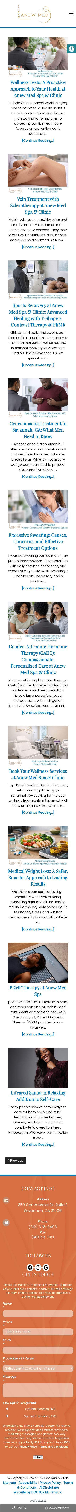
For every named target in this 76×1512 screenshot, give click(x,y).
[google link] (45, 1267)
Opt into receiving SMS (40, 1409)
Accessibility (28, 1483)
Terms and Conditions (53, 1447)
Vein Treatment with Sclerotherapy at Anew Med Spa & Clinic (38, 205)
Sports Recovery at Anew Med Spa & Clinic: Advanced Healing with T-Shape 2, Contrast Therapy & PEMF (38, 315)
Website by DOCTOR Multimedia (38, 1492)
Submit (38, 1457)
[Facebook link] (30, 1267)
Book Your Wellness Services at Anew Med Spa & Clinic (38, 774)
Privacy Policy (28, 1447)
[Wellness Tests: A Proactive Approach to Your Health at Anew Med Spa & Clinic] (38, 58)
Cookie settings (38, 1500)
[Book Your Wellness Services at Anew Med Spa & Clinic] (38, 747)
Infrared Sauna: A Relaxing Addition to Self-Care (38, 1095)
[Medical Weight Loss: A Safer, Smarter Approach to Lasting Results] (38, 847)
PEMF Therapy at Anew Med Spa (38, 990)
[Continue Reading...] (38, 140)
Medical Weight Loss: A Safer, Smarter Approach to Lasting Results (38, 877)
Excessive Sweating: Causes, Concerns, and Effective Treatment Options (38, 541)
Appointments (59, 1508)
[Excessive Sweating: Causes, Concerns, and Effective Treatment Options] (38, 511)
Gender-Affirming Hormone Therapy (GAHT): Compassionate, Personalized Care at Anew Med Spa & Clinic (38, 659)
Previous (16, 1160)
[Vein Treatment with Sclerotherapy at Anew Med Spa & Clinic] (38, 175)
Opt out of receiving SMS (40, 1416)
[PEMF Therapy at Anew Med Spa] (38, 963)
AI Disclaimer (49, 1487)
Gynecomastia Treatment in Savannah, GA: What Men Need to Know (38, 429)
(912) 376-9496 (43, 1226)
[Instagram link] (38, 1267)
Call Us (21, 1508)
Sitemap (9, 1483)
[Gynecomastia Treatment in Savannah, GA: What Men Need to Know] (38, 399)
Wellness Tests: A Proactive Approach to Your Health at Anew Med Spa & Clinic (38, 88)
